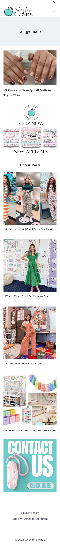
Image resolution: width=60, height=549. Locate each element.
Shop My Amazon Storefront (30, 518)
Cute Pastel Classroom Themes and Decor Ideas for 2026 (29, 430)
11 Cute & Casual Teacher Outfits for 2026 (23, 363)
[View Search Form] (54, 2)
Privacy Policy (30, 512)
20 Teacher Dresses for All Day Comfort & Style (25, 296)
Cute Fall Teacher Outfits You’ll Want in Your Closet (27, 229)
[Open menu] (54, 11)
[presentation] (30, 67)
